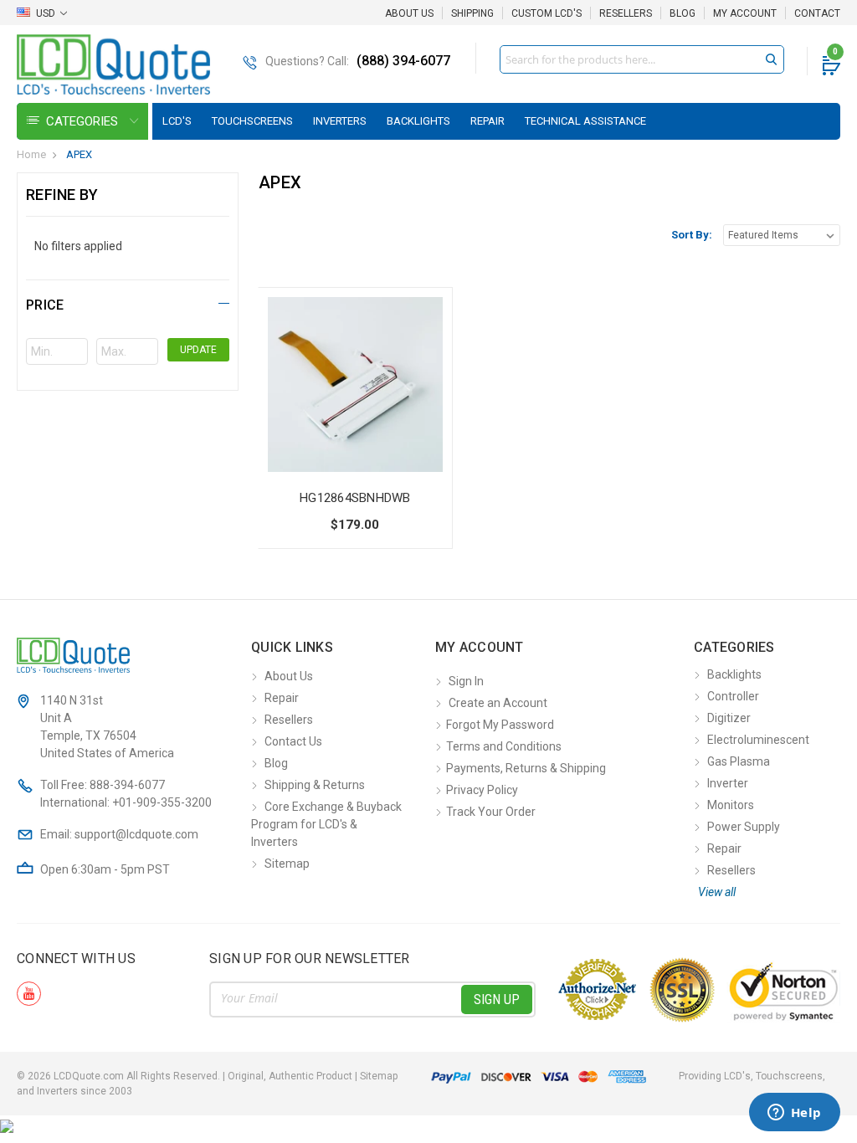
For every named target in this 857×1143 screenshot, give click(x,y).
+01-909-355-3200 (162, 802)
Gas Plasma (738, 761)
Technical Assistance (585, 121)
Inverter (727, 783)
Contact (817, 13)
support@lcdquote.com (136, 834)
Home (31, 154)
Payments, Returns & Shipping (526, 768)
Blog (682, 13)
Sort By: (691, 234)
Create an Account (498, 703)
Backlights (418, 121)
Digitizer (729, 718)
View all (717, 892)
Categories (83, 121)
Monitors (730, 805)
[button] (127, 302)
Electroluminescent (758, 739)
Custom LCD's (546, 13)
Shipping (472, 13)
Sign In (466, 681)
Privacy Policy (482, 790)
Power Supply (743, 826)
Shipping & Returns (314, 785)
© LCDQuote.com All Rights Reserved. (207, 1076)
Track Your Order (491, 811)
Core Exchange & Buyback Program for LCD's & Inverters (326, 824)
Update (198, 350)
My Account (745, 13)
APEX (79, 154)
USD (45, 13)
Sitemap (287, 863)
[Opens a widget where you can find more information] (794, 1114)
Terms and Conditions (504, 746)
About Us (409, 13)
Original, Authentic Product (290, 1076)
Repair (487, 121)
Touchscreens (252, 121)
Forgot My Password (500, 724)
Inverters (340, 121)
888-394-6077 (127, 785)
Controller (733, 696)
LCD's (177, 121)
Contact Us (293, 741)
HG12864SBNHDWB (355, 497)
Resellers (625, 13)
